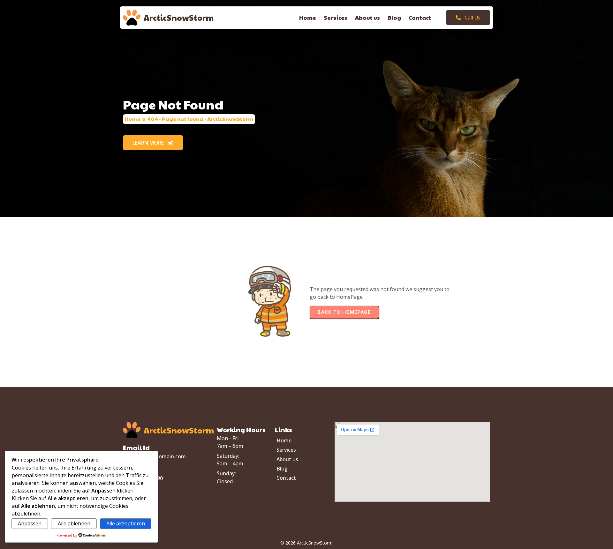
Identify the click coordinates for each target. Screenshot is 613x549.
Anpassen (30, 523)
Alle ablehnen (74, 523)
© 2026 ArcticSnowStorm (306, 543)
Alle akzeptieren (125, 523)
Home (132, 119)
